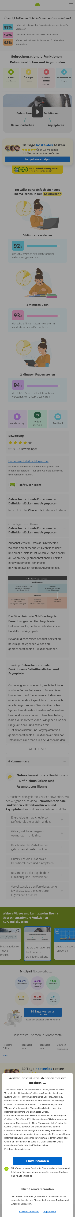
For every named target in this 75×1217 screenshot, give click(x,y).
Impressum (49, 1211)
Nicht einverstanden (37, 1189)
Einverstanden (37, 1161)
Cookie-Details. (41, 1112)
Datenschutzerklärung (14, 1112)
